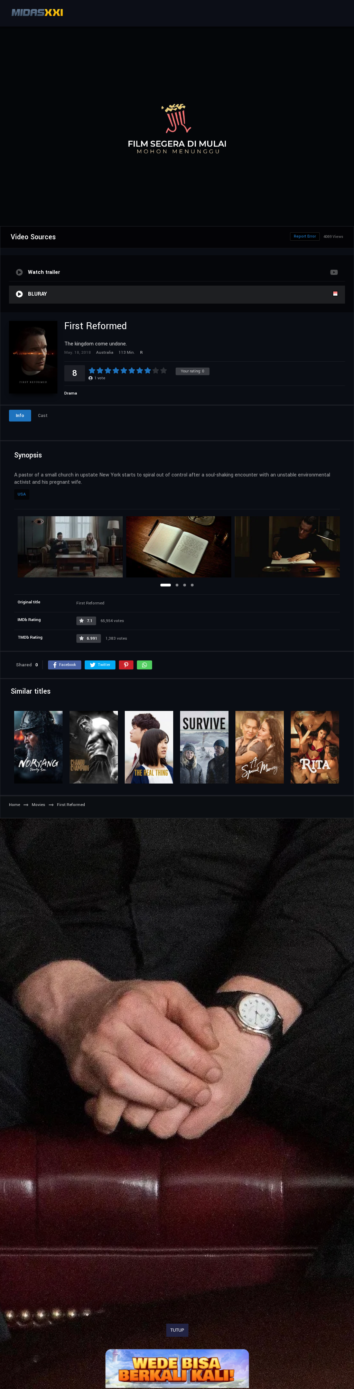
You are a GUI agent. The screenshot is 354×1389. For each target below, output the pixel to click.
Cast (43, 416)
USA (22, 494)
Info (20, 416)
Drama (70, 393)
